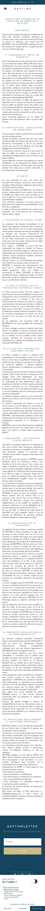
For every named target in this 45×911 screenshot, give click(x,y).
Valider (22, 851)
